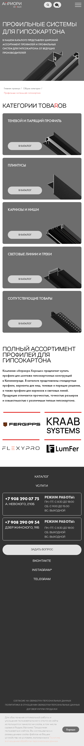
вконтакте (42, 561)
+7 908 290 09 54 (22, 522)
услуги (42, 486)
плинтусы (17, 165)
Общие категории (31, 88)
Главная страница (12, 88)
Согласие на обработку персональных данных (42, 701)
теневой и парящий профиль (35, 121)
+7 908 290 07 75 (22, 498)
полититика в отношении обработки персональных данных (42, 705)
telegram (42, 579)
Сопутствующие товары (30, 298)
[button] (42, 550)
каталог (42, 476)
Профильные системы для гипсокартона (22, 92)
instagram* (42, 570)
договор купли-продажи (42, 709)
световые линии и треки (30, 254)
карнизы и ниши (23, 209)
